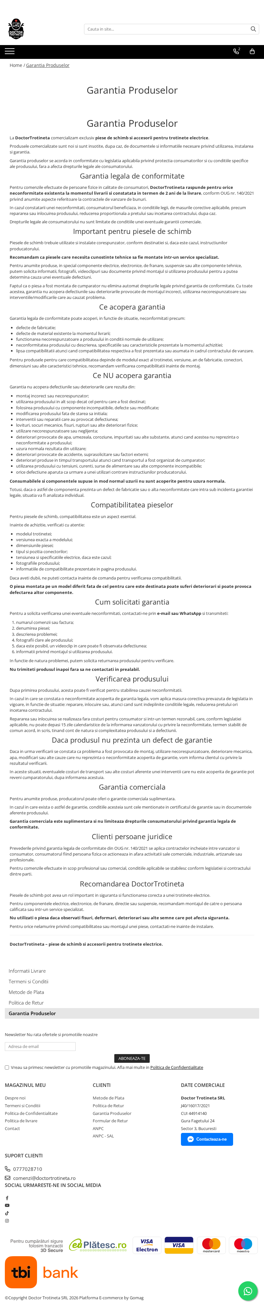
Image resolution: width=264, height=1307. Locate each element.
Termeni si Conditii (28, 981)
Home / (17, 65)
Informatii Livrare (27, 971)
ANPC (98, 1128)
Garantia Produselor (48, 65)
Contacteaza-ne (211, 1139)
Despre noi (15, 1098)
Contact (12, 1128)
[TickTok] (7, 1213)
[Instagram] (7, 1221)
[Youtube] (7, 1205)
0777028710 (27, 1169)
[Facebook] (7, 1198)
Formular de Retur (110, 1121)
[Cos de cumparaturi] (252, 51)
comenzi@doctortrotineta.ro (44, 1178)
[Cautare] (253, 29)
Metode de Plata (26, 992)
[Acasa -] (37, 29)
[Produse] (10, 53)
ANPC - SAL (103, 1136)
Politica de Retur (26, 1002)
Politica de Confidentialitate (176, 1067)
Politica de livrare (21, 1121)
